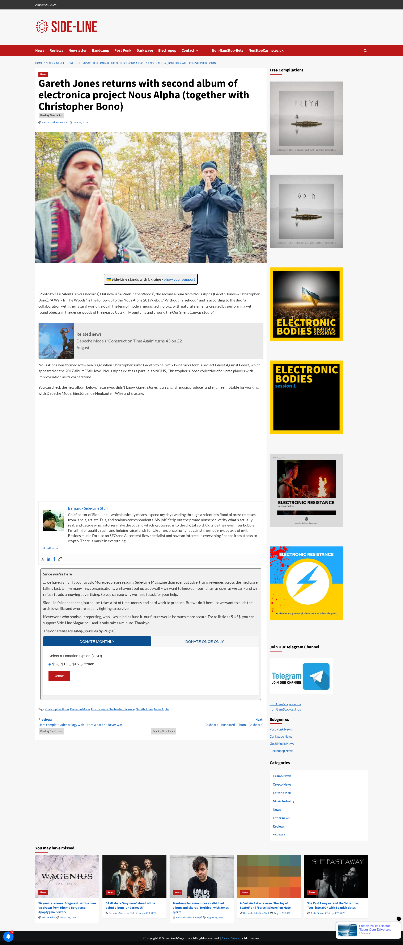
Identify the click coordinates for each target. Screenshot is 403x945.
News (39, 50)
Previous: (80, 722)
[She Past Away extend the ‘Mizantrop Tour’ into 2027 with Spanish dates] (336, 876)
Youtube (279, 835)
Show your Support (179, 279)
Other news (281, 818)
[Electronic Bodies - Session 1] (306, 397)
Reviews (56, 50)
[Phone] (60, 559)
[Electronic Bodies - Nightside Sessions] (306, 304)
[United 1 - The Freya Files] (306, 118)
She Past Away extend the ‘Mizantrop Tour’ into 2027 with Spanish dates (333, 905)
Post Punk (122, 50)
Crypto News (282, 784)
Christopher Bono (57, 709)
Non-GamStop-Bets (227, 50)
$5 (54, 664)
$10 (64, 664)
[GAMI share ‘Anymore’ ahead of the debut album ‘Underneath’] (134, 876)
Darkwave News (281, 736)
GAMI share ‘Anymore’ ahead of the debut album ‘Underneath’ (130, 905)
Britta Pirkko (48, 917)
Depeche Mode (80, 709)
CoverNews (230, 938)
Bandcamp (100, 50)
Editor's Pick (282, 793)
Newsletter (77, 50)
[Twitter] (42, 559)
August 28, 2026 (68, 917)
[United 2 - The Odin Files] (306, 211)
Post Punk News (281, 729)
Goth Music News (282, 743)
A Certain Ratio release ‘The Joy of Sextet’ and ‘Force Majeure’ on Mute (265, 905)
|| (205, 50)
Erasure (129, 709)
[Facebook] (54, 559)
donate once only (204, 642)
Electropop (167, 50)
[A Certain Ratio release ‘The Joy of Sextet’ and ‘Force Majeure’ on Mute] (269, 876)
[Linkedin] (48, 559)
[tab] (97, 641)
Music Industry (283, 801)
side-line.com (51, 548)
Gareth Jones (144, 709)
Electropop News (281, 751)
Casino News (282, 776)
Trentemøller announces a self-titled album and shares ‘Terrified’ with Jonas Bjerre (201, 907)
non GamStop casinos (285, 704)
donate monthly (97, 642)
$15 (75, 664)
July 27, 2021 (80, 122)
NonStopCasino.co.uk (266, 50)
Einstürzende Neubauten (107, 709)
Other (89, 664)
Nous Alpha (161, 709)
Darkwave (145, 50)
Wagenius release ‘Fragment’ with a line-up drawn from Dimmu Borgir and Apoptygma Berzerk (67, 907)
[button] (365, 50)
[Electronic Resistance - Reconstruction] (306, 490)
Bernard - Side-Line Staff (55, 122)
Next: (234, 722)
